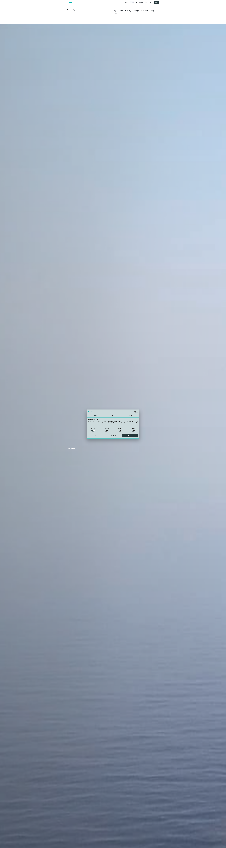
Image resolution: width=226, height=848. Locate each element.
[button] (127, 2)
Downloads (141, 2)
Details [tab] (113, 415)
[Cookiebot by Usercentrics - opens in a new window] (133, 412)
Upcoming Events (71, 448)
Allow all (130, 435)
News (136, 2)
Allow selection (113, 435)
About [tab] (130, 415)
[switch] (106, 430)
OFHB (151, 2)
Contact (156, 2)
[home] (69, 2)
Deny (96, 435)
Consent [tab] (95, 415)
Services (126, 2)
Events (132, 2)
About (146, 2)
